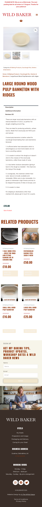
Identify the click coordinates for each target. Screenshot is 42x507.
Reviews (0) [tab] (9, 114)
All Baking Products (15, 67)
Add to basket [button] (7, 273)
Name (5, 363)
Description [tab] (9, 107)
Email (5, 371)
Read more (9, 331)
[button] (36, 14)
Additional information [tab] (13, 111)
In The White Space (28, 494)
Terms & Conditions (21, 499)
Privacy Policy (21, 501)
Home (4, 74)
